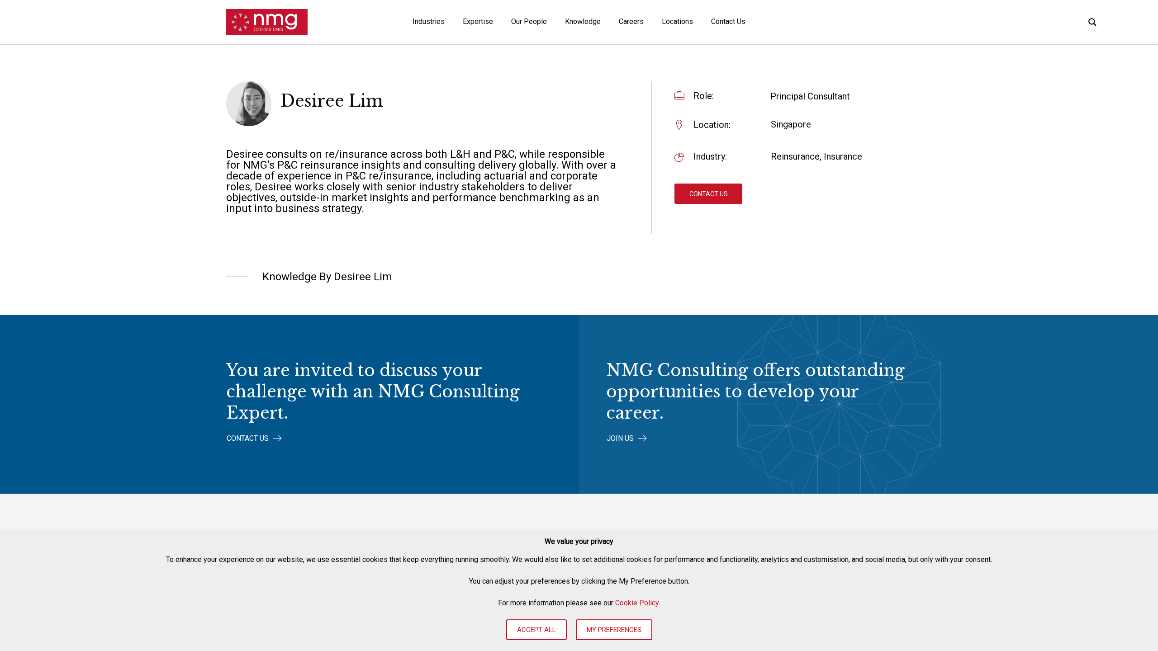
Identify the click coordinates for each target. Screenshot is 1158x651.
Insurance (843, 156)
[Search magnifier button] (1092, 22)
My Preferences (614, 630)
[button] (708, 194)
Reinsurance (795, 156)
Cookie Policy (637, 603)
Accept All (536, 630)
